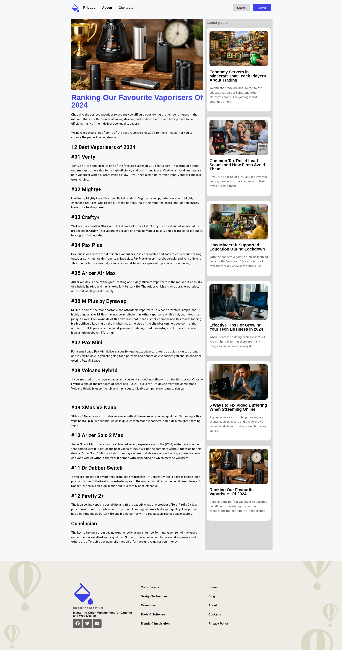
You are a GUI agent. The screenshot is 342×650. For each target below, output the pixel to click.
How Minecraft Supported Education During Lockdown (237, 247)
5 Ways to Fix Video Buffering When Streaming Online (238, 407)
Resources (148, 605)
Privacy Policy (218, 623)
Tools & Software (153, 614)
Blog (211, 596)
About (107, 7)
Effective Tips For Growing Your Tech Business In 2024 (236, 327)
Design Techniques (154, 596)
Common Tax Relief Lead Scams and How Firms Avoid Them (237, 164)
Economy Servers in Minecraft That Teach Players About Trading (237, 76)
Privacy (89, 7)
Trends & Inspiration (155, 623)
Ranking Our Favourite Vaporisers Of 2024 (231, 491)
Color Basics (150, 587)
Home (212, 587)
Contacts (126, 7)
